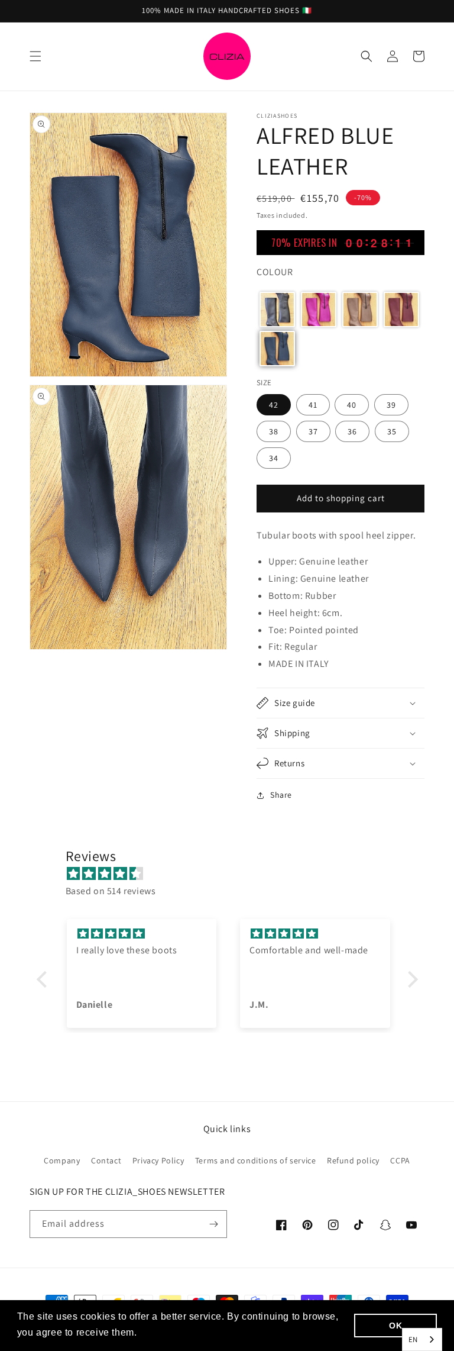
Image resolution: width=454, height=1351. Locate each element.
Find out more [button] (172, 1332)
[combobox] (422, 1339)
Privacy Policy (158, 1160)
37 (313, 431)
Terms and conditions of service (255, 1160)
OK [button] (395, 1325)
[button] (35, 56)
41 (313, 404)
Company (62, 1160)
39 (391, 404)
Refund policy (353, 1160)
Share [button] (281, 794)
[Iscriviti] (213, 1224)
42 (273, 404)
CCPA (400, 1160)
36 (352, 431)
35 (392, 431)
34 (273, 458)
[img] (233, 874)
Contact (106, 1160)
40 (351, 404)
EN (413, 1339)
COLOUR (275, 272)
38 (273, 431)
